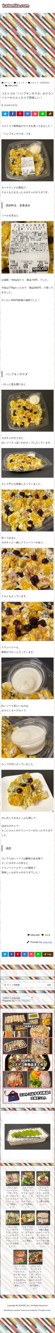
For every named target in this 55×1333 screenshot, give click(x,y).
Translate (25, 1000)
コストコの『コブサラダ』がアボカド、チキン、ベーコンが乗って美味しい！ (27, 1235)
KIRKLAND (13, 85)
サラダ (47, 935)
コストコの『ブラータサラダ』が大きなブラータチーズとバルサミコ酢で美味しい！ (42, 1195)
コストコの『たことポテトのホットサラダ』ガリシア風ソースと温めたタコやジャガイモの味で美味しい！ (35, 1277)
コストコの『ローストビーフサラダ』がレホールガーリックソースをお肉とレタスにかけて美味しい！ (19, 1276)
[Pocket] (34, 113)
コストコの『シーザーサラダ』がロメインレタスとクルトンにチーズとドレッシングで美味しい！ (12, 1236)
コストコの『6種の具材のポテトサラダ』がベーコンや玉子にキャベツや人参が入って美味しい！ (42, 1236)
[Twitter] (5, 113)
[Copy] (49, 113)
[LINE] (42, 113)
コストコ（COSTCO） (41, 82)
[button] (7, 1132)
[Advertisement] (27, 43)
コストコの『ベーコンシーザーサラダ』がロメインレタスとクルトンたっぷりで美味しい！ (12, 1197)
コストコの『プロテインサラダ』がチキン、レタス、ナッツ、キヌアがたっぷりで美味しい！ (27, 1197)
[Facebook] (12, 113)
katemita (47, 942)
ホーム (7, 82)
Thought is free (44, 1310)
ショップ (20, 82)
